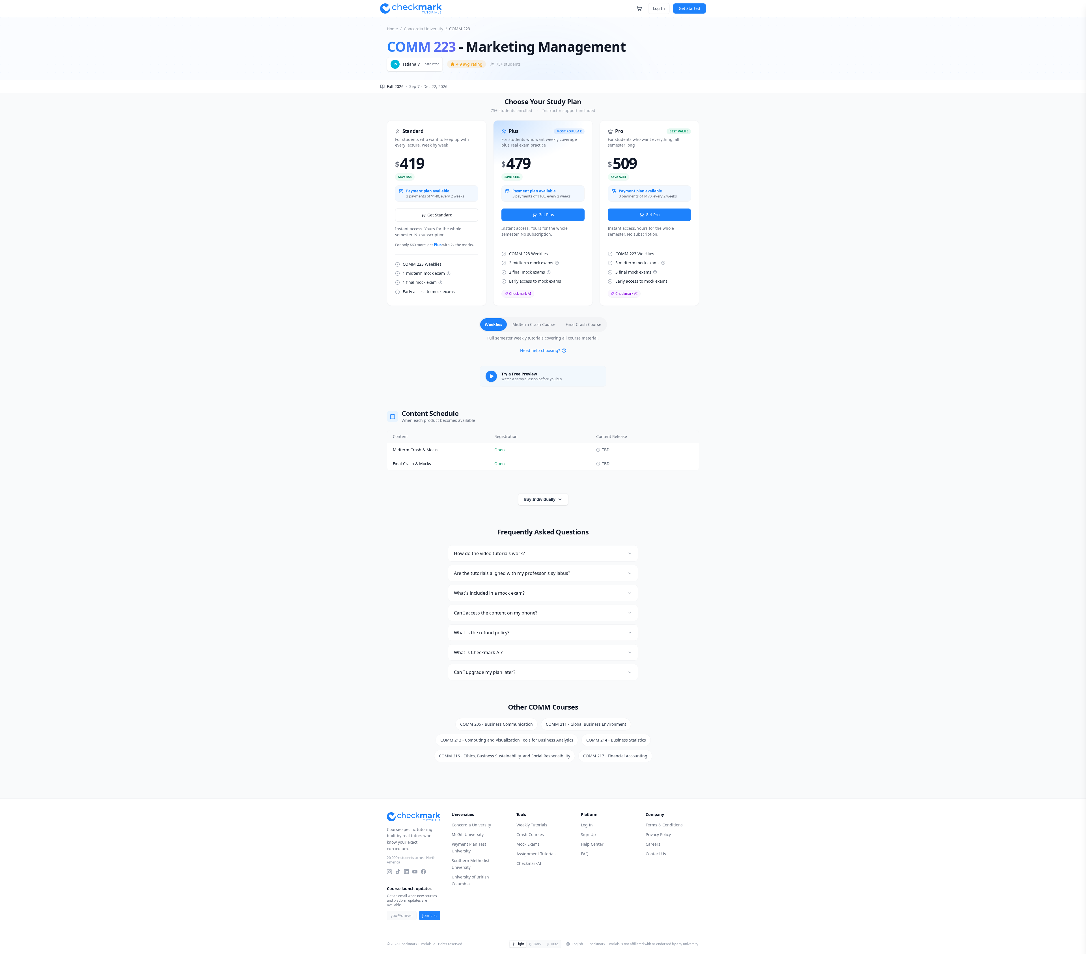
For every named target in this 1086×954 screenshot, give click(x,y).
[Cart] (639, 8)
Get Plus (546, 214)
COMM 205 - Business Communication (496, 724)
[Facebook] (423, 871)
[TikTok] (397, 871)
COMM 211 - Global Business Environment (586, 724)
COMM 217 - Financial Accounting (615, 756)
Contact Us (656, 853)
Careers (653, 844)
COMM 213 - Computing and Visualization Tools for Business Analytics (506, 740)
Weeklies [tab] (493, 324)
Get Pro (653, 214)
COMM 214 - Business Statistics (616, 740)
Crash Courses (530, 834)
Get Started (689, 8)
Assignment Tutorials (536, 853)
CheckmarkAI (528, 863)
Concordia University (423, 28)
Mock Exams (528, 844)
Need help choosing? (540, 350)
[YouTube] (414, 871)
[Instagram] (389, 871)
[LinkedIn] (406, 871)
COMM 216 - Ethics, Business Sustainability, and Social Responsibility (504, 756)
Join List (429, 915)
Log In (659, 8)
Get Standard (440, 215)
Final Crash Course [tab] (583, 324)
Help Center (592, 844)
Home (392, 28)
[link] (436, 213)
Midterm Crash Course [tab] (533, 324)
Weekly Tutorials (531, 825)
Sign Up (588, 834)
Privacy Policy (658, 834)
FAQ (585, 853)
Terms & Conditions (664, 825)
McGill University (468, 834)
